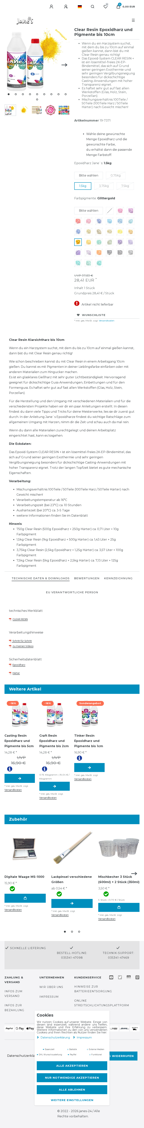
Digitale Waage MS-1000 (24, 877)
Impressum (84, 1037)
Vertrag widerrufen (114, 1056)
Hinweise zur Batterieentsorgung (93, 989)
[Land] (79, 6)
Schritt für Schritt (22, 640)
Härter (16, 673)
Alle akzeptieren (72, 1065)
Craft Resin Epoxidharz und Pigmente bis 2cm (54, 741)
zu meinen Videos (23, 646)
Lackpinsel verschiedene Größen (71, 879)
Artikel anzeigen (19, 778)
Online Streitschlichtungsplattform (101, 1003)
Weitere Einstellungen (72, 1100)
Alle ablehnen (72, 1089)
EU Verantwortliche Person (72, 592)
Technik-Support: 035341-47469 (118, 955)
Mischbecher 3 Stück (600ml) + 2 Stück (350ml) (119, 879)
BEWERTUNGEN (87, 578)
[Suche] (92, 6)
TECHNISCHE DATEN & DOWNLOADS (41, 578)
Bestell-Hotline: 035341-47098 (72, 955)
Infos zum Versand (13, 994)
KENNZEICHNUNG (118, 578)
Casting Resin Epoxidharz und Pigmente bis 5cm (19, 741)
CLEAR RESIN (20, 619)
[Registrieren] (66, 6)
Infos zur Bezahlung (14, 1008)
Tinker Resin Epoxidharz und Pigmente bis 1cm (88, 741)
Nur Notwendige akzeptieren (72, 1077)
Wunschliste (94, 315)
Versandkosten (106, 320)
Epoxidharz (19, 664)
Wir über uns (51, 987)
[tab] (40, 579)
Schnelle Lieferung (28, 948)
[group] (19, 713)
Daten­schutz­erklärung (55, 1037)
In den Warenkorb (25, 898)
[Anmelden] (52, 6)
